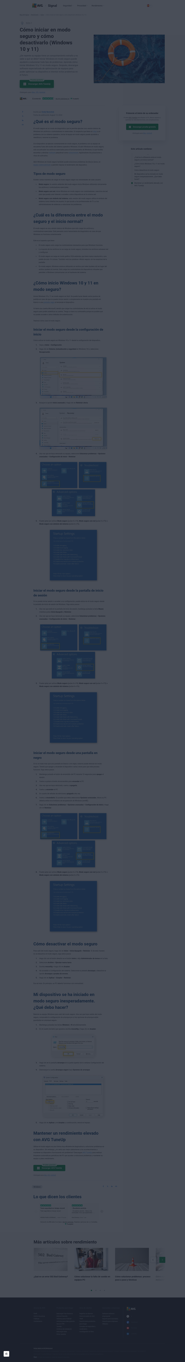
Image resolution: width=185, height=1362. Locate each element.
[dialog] (92, 681)
